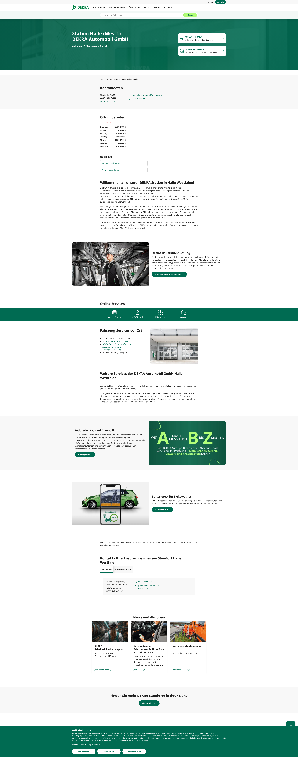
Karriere (168, 7)
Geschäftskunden (117, 7)
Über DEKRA (134, 7)
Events (157, 7)
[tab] (106, 569)
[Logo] (81, 7)
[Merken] (75, 53)
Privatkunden (99, 7)
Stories (147, 7)
